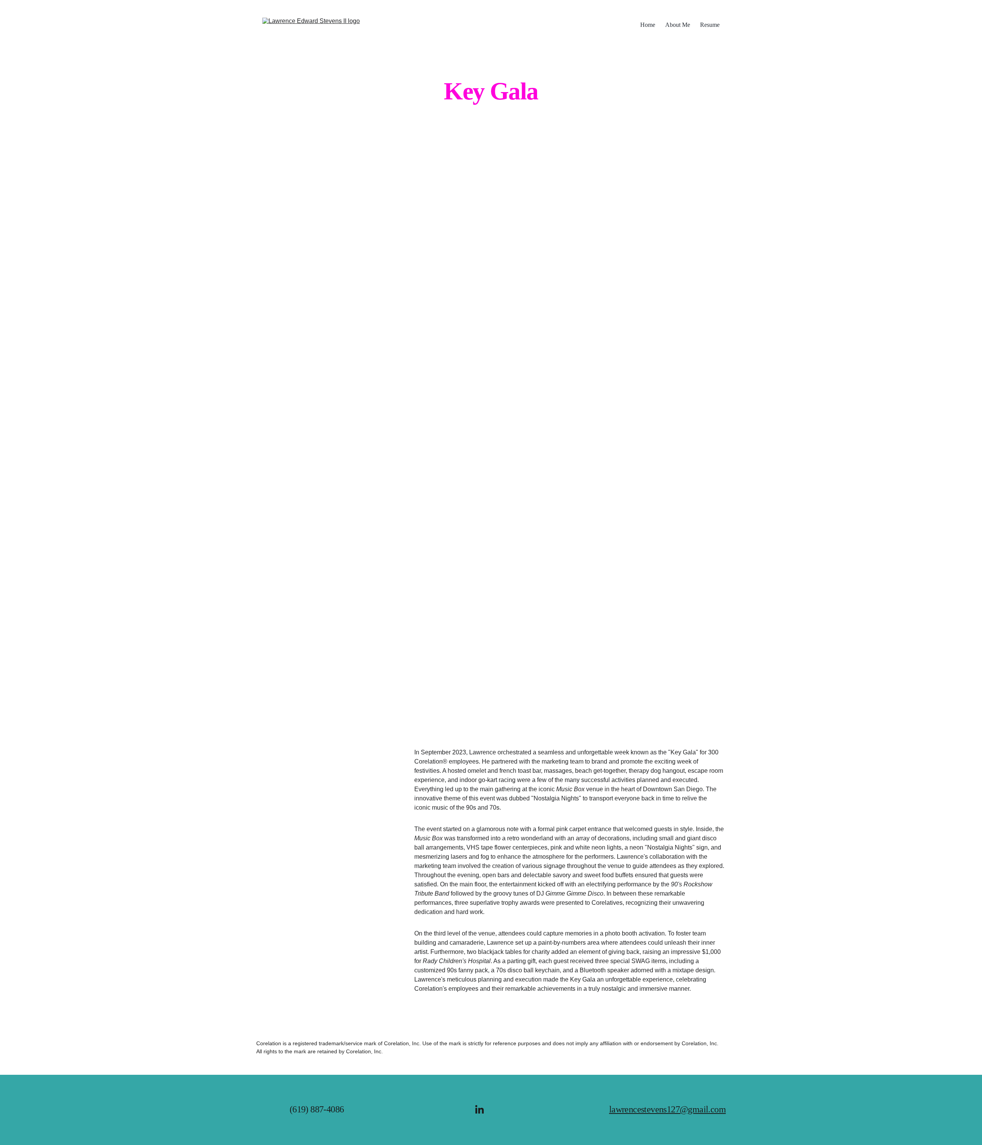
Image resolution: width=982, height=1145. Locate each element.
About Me (677, 24)
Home (647, 24)
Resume (710, 24)
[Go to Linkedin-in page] (479, 1109)
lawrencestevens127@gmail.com (667, 1109)
